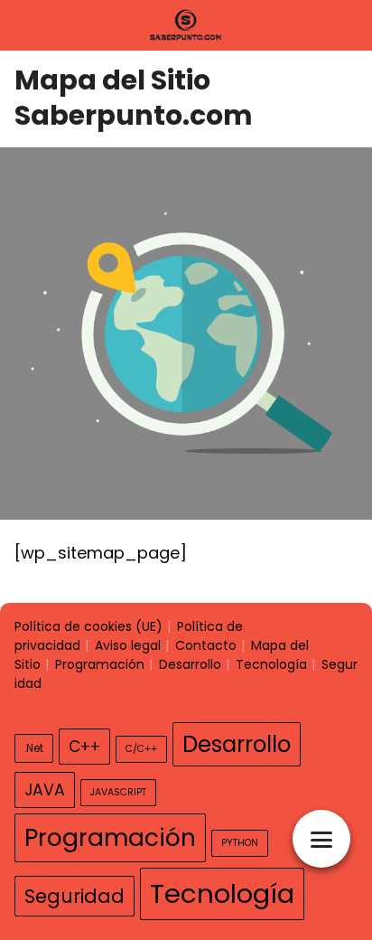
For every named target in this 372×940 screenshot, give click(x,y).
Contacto (206, 645)
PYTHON (239, 843)
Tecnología (271, 664)
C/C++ (141, 749)
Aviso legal (128, 645)
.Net (33, 748)
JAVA (44, 790)
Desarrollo (190, 664)
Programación (99, 664)
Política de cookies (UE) (88, 626)
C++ (84, 746)
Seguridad (74, 896)
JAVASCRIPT (118, 792)
